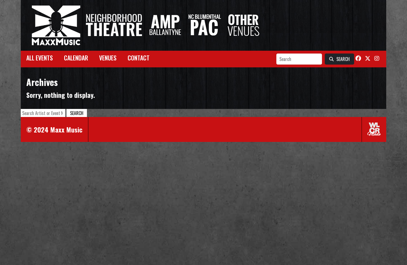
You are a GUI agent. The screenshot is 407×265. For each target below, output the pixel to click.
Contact (139, 57)
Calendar (76, 57)
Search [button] (76, 113)
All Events (39, 57)
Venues (108, 57)
